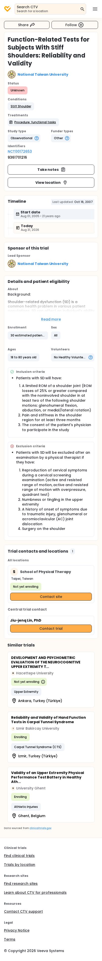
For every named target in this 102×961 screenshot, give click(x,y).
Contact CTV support (23, 911)
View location (48, 182)
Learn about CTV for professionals (35, 892)
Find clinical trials (19, 855)
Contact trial (51, 628)
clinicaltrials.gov (40, 828)
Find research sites (21, 883)
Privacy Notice (16, 930)
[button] (21, 106)
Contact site (51, 596)
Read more (51, 319)
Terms (9, 939)
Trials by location (19, 864)
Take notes (48, 169)
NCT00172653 (20, 151)
